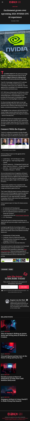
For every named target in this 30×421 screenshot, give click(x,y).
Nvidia (10, 269)
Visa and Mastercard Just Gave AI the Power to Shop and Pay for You (14, 357)
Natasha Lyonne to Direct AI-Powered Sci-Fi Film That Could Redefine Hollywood (12, 378)
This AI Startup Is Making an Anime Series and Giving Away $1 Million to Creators (14, 335)
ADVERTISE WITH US (6, 418)
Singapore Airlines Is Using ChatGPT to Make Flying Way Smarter (14, 400)
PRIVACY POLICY (14, 418)
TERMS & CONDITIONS (22, 418)
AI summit (4, 269)
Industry (15, 6)
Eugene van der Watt (17, 300)
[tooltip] (27, 300)
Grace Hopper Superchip (22, 215)
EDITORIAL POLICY (21, 419)
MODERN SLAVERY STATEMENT (11, 419)
